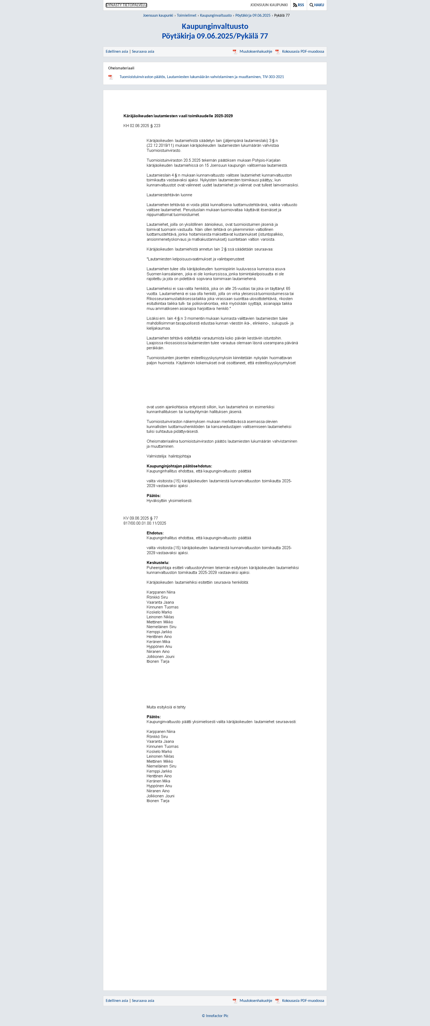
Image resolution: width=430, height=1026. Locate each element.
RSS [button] (301, 5)
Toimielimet (186, 16)
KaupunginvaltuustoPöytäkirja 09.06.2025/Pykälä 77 (215, 32)
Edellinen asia (117, 52)
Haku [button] (319, 5)
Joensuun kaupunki (269, 5)
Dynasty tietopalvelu (126, 5)
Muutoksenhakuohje (256, 52)
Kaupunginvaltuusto (216, 16)
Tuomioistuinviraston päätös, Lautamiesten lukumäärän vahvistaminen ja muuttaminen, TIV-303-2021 (202, 77)
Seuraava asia (143, 52)
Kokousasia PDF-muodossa (303, 52)
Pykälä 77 (282, 16)
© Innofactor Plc (215, 1016)
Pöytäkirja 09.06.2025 (252, 16)
